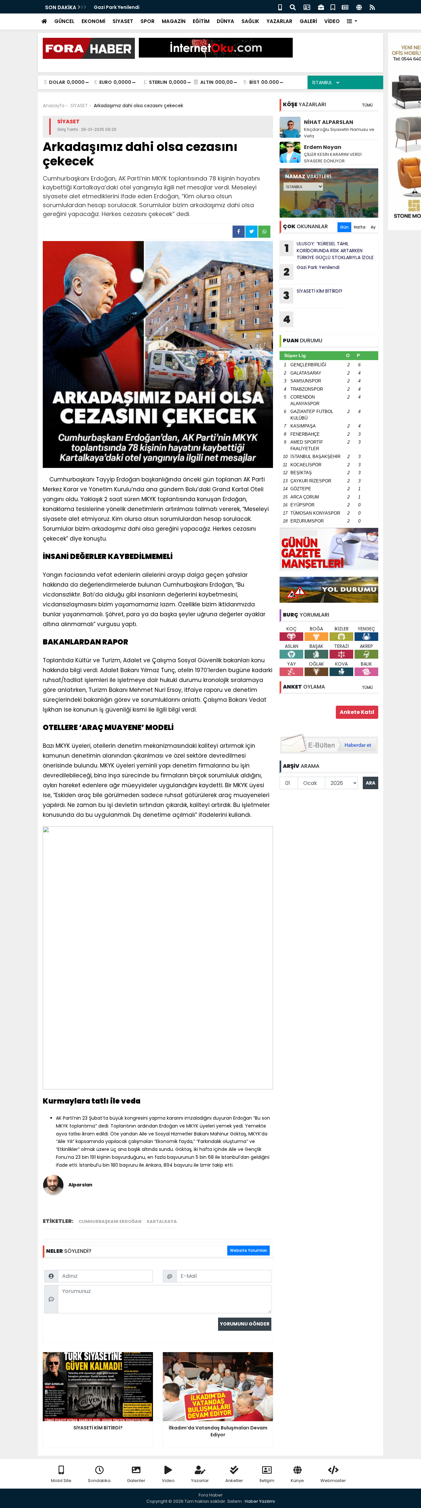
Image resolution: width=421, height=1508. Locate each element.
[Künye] (359, 7)
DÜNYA (225, 21)
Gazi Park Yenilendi (116, 7)
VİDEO (332, 21)
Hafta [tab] (359, 227)
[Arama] (292, 7)
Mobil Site (61, 1480)
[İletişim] (306, 7)
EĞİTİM (201, 21)
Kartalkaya (162, 1221)
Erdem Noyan (322, 147)
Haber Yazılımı (260, 1501)
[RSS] (372, 7)
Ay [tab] (373, 227)
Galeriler (136, 1480)
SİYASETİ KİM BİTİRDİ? (312, 295)
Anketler (234, 1480)
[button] (352, 21)
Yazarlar (200, 1480)
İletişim (267, 1480)
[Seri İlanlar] (332, 7)
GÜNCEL (64, 21)
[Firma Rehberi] (321, 7)
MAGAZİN (174, 21)
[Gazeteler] (345, 7)
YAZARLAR (279, 21)
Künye (297, 1480)
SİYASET (122, 21)
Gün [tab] (344, 227)
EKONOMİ (93, 21)
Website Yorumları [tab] (248, 1250)
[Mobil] (280, 7)
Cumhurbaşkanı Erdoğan (110, 1221)
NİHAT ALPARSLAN (328, 122)
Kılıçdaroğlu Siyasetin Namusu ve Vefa (339, 132)
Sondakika (99, 1480)
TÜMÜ (367, 105)
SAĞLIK (250, 21)
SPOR (147, 21)
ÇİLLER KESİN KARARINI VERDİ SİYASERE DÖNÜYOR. (332, 157)
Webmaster (333, 1480)
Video (168, 1480)
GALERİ (308, 21)
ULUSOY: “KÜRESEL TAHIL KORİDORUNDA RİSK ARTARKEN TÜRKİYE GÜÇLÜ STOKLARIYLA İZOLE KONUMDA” (327, 250)
